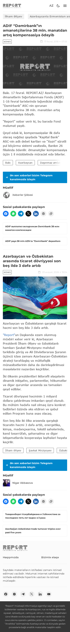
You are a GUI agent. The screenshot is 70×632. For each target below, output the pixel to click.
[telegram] (21, 214)
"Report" (9, 335)
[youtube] (49, 594)
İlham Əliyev (13, 16)
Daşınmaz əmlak (50, 162)
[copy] (51, 214)
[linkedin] (36, 214)
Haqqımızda (10, 557)
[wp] (13, 214)
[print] (43, 214)
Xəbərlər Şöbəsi (22, 194)
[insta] (14, 594)
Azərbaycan (25, 162)
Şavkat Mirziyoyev (40, 450)
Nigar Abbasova (22, 482)
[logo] (12, 6)
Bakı (8, 162)
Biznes (7, 42)
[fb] (6, 214)
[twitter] (28, 214)
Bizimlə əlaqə (50, 557)
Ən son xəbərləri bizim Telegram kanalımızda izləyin (31, 177)
